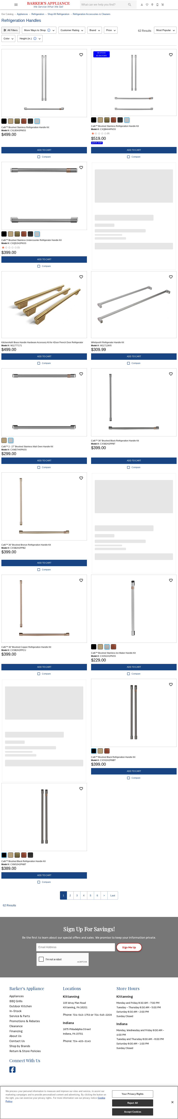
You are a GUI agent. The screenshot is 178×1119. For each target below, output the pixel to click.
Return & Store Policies (25, 1051)
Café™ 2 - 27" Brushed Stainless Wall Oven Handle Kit (27, 446)
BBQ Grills (16, 1001)
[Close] (172, 1102)
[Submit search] (129, 5)
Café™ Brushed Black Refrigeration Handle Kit (113, 757)
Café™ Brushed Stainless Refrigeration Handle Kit (25, 127)
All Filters (12, 30)
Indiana (68, 1023)
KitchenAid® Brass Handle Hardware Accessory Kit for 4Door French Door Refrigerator (42, 342)
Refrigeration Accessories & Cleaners (91, 14)
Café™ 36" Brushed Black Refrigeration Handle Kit (115, 440)
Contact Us (17, 1041)
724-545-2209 (103, 1015)
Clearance (16, 1026)
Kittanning (71, 997)
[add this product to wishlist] (81, 55)
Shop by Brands (19, 1046)
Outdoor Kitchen (20, 1006)
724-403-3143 (82, 1041)
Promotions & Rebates (24, 1021)
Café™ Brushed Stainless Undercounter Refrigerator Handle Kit (31, 240)
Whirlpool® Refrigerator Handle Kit (107, 342)
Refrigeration (37, 14)
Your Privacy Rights (132, 1094)
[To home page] (48, 4)
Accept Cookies (132, 1112)
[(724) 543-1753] (157, 5)
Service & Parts (19, 1016)
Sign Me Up (129, 947)
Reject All (132, 1103)
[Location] (152, 5)
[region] (89, 1102)
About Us (15, 1036)
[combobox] (39, 30)
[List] (147, 5)
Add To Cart (44, 150)
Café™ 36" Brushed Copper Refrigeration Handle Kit (26, 647)
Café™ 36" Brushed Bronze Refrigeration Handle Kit (26, 545)
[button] (16, 5)
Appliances (22, 14)
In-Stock (15, 1011)
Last (112, 895)
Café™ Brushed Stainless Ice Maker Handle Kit (113, 653)
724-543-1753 (82, 1015)
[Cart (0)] (163, 5)
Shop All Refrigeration (58, 14)
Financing (16, 1031)
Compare (46, 157)
